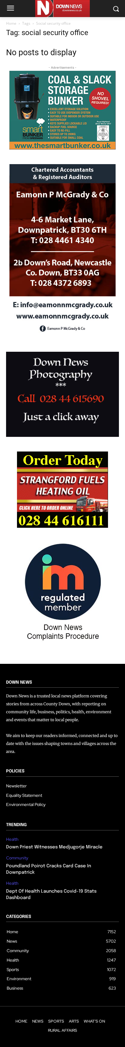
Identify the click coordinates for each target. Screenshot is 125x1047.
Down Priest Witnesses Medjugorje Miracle (54, 847)
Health (12, 839)
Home (11, 23)
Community (17, 858)
